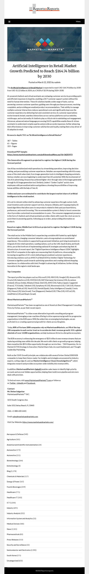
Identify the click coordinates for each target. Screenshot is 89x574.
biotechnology (12, 466)
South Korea (11, 555)
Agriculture (11, 439)
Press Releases (13, 540)
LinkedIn (20, 383)
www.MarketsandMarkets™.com (38, 380)
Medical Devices (13, 524)
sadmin (57, 82)
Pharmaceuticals (13, 534)
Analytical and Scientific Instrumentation (22, 445)
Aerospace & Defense (15, 434)
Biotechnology (12, 461)
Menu (78, 21)
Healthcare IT (12, 497)
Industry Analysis (13, 513)
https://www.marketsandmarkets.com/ (38, 422)
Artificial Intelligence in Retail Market (26, 88)
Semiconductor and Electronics (18, 550)
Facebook (31, 383)
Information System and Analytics (20, 518)
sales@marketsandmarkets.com (25, 416)
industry (10, 508)
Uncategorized (12, 561)
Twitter (13, 383)
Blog (9, 471)
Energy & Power (13, 482)
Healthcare (11, 492)
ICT (8, 503)
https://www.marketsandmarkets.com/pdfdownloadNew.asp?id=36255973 (39, 154)
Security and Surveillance (16, 545)
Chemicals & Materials (15, 476)
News (9, 529)
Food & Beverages (14, 487)
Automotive (11, 450)
